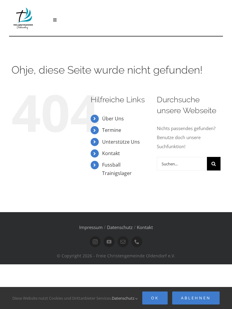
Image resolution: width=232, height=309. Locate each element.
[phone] (136, 241)
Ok (155, 298)
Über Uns (113, 118)
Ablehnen (196, 298)
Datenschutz (120, 227)
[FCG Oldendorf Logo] (23, 6)
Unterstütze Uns (121, 142)
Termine (111, 130)
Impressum (91, 227)
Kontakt (111, 153)
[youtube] (109, 241)
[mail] (123, 241)
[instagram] (95, 241)
